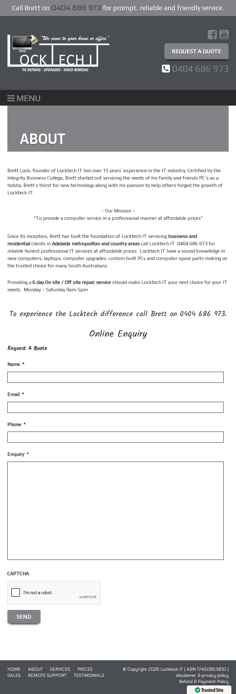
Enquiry (18, 454)
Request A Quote (196, 51)
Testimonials (89, 675)
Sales (14, 675)
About (35, 669)
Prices (84, 669)
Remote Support (47, 675)
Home (14, 669)
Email (15, 394)
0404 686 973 (76, 8)
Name (15, 364)
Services (60, 669)
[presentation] (54, 593)
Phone (16, 424)
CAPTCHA (18, 573)
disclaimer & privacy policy (202, 675)
